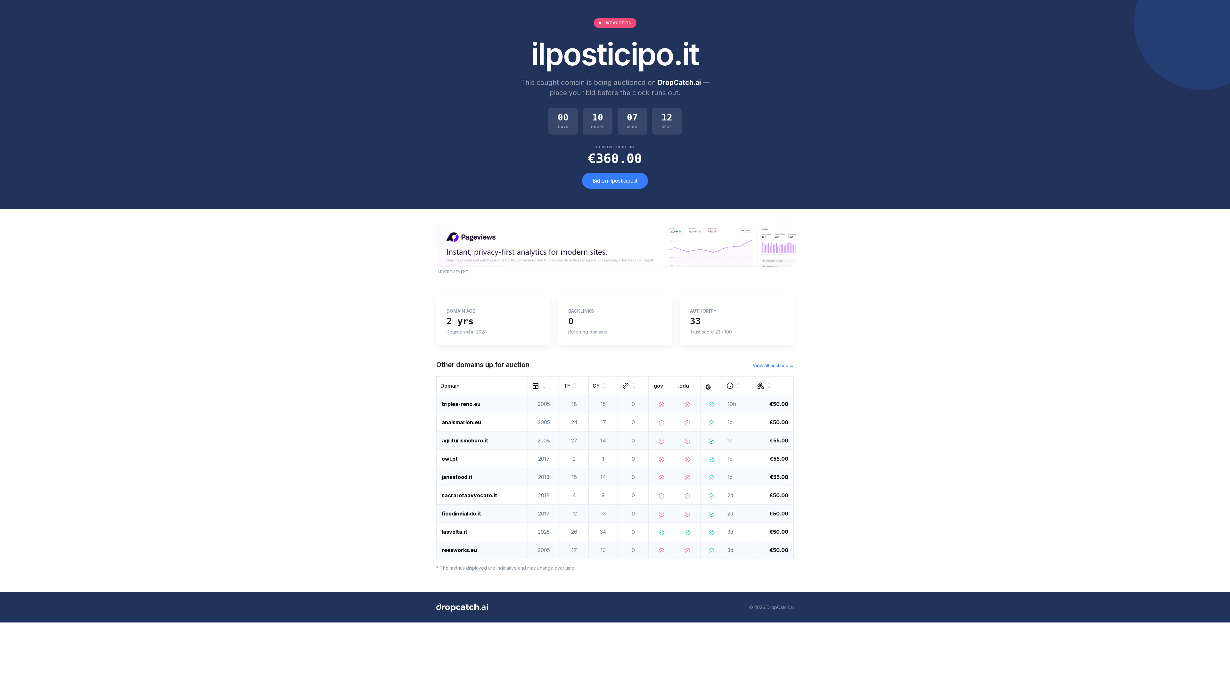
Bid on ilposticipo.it (615, 180)
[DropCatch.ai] (462, 607)
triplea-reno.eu (461, 404)
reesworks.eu (459, 550)
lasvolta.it (454, 532)
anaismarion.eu (461, 422)
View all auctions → (773, 365)
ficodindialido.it (461, 513)
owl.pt (450, 459)
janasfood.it (457, 477)
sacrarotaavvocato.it (469, 495)
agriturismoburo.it (465, 440)
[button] (482, 386)
